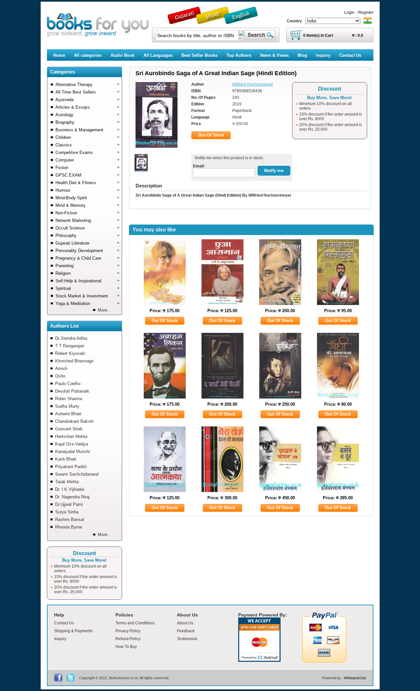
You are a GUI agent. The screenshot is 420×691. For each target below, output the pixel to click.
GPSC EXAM (87, 175)
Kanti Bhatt (65, 459)
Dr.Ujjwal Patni (69, 504)
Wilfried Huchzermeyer (252, 84)
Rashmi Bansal (69, 519)
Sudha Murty (67, 406)
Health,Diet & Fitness (87, 182)
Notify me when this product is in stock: (228, 158)
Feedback (186, 631)
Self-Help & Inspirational (87, 280)
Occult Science (87, 228)
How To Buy (126, 646)
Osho (60, 376)
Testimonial (187, 639)
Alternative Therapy (87, 84)
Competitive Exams (87, 152)
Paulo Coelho (67, 383)
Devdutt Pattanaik (72, 391)
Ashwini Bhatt (68, 413)
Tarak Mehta (67, 481)
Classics (87, 144)
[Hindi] (217, 21)
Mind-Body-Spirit (87, 197)
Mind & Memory (87, 205)
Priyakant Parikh (71, 466)
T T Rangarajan (69, 345)
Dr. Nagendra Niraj (72, 496)
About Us (185, 623)
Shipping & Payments (73, 631)
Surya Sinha (66, 511)
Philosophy (87, 235)
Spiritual (87, 288)
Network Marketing (87, 220)
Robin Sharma (68, 398)
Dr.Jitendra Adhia (71, 338)
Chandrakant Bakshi (74, 421)
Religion (87, 273)
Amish (61, 368)
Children (87, 137)
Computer (87, 160)
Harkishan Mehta (71, 436)
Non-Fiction (87, 212)
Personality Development (87, 250)
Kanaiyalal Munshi (72, 451)
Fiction (87, 167)
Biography (87, 122)
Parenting (87, 265)
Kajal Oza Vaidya (71, 444)
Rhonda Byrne (68, 527)
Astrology (87, 114)
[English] (244, 21)
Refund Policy (128, 639)
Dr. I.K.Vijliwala (69, 489)
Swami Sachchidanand (76, 474)
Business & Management (87, 129)
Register (365, 12)
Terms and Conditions (135, 623)
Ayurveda (87, 99)
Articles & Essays (87, 107)
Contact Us (64, 623)
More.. (104, 310)
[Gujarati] (185, 21)
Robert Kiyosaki (70, 353)
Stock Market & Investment (87, 295)
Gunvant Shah (68, 428)
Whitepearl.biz (355, 678)
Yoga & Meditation (87, 303)
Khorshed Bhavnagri (74, 360)
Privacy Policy (128, 631)
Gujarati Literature (87, 243)
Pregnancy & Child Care (87, 258)
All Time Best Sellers (87, 92)
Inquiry (60, 639)
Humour (87, 190)
